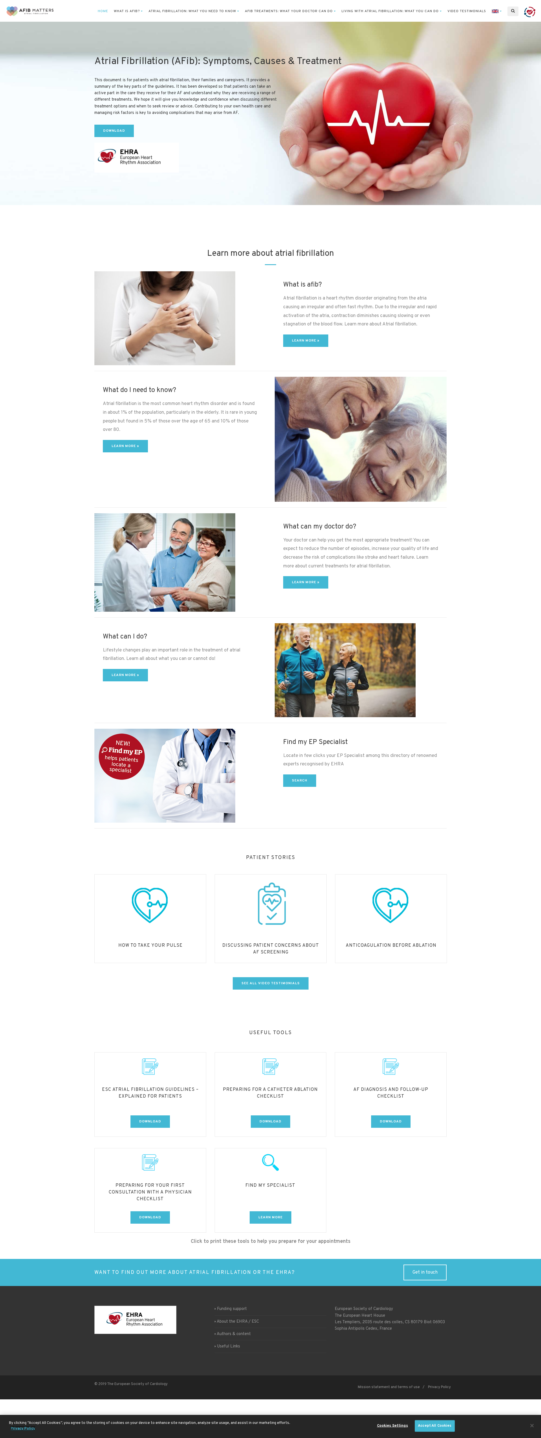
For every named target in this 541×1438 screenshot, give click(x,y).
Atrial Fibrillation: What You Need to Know (192, 11)
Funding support (232, 1309)
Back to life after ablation (391, 945)
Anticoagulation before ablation (270, 945)
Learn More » (125, 446)
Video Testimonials (466, 11)
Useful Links (228, 1346)
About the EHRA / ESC (238, 1321)
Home (103, 11)
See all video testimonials (270, 983)
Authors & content (234, 1334)
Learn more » (306, 340)
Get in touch (425, 1272)
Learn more (270, 1217)
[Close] (532, 1425)
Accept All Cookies (434, 1426)
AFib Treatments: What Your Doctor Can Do (289, 11)
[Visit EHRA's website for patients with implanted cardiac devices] (529, 11)
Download (114, 131)
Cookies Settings (392, 1426)
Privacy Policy (439, 1387)
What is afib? (127, 11)
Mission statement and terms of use (389, 1387)
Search (299, 780)
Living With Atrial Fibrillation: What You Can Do (390, 11)
